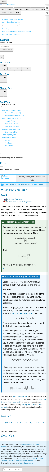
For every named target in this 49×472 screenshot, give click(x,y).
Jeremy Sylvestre (15, 199)
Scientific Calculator (12, 126)
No (13, 436)
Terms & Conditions (8, 461)
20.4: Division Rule (20, 397)
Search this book (6, 42)
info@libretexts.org (26, 463)
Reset (3, 65)
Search (5, 469)
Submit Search (6, 50)
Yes (5, 436)
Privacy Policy (38, 458)
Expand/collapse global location (46, 184)
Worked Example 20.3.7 (23, 313)
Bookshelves (26, 185)
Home (11, 185)
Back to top (5, 416)
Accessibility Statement (24, 461)
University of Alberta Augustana (20, 202)
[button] (8, 143)
